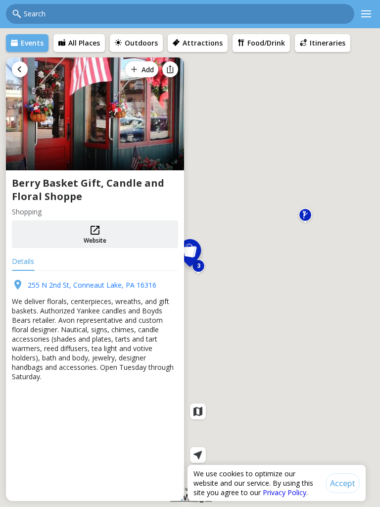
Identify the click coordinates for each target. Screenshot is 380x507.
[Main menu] (366, 14)
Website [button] (95, 240)
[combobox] (186, 13)
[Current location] (198, 455)
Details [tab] (23, 261)
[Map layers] (198, 411)
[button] (305, 217)
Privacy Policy (284, 492)
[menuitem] (27, 43)
